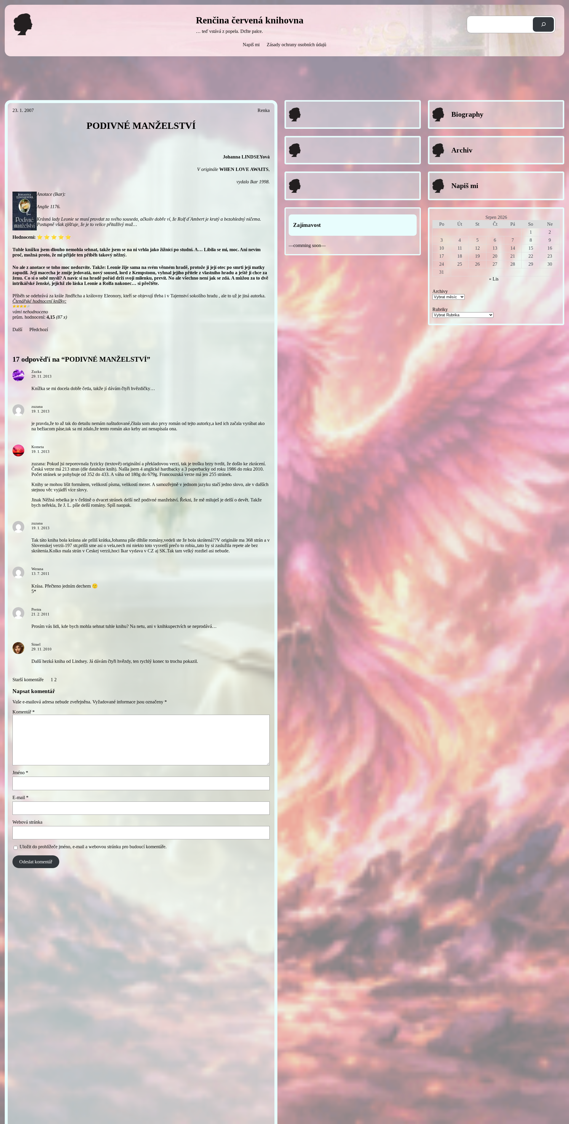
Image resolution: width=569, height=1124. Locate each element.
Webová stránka (27, 822)
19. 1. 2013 (40, 411)
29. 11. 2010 (41, 649)
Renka (264, 110)
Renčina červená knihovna (249, 20)
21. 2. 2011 (40, 614)
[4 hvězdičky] (25, 306)
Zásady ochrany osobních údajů (296, 44)
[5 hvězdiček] (28, 306)
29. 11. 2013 (41, 376)
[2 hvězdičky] (18, 306)
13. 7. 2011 (40, 573)
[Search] (543, 24)
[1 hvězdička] (14, 306)
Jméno (20, 772)
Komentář (23, 711)
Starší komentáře (28, 679)
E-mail (20, 797)
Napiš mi (251, 44)
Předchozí (38, 329)
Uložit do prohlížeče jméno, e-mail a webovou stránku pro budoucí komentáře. (93, 846)
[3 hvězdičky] (21, 306)
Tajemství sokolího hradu (194, 295)
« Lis (493, 278)
